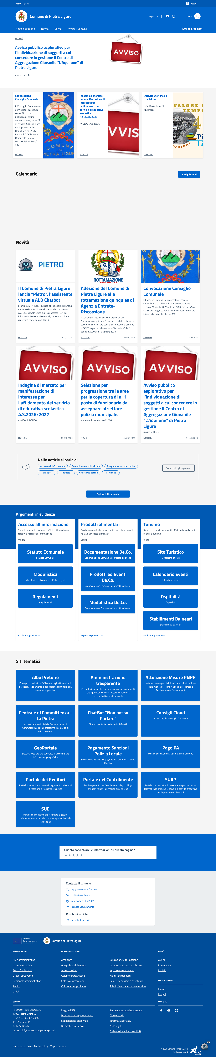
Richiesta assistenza (72, 1026)
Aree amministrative (24, 960)
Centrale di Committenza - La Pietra (45, 715)
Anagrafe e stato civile (73, 965)
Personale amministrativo (27, 981)
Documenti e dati (22, 965)
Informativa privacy (120, 1021)
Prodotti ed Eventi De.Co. (108, 577)
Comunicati (164, 965)
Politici (16, 986)
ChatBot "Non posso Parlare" (108, 715)
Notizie (162, 970)
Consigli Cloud (170, 712)
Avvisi (161, 960)
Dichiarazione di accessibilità (125, 1031)
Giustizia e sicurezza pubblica (126, 965)
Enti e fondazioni (22, 970)
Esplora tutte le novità (108, 494)
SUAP (170, 779)
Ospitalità (170, 596)
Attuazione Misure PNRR (170, 677)
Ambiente (66, 960)
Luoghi (162, 994)
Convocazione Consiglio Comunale (26, 97)
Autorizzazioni (69, 970)
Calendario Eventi (170, 574)
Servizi (58, 29)
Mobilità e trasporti (120, 976)
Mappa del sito (58, 1046)
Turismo (151, 524)
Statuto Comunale (45, 552)
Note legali (116, 1026)
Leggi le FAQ (68, 1010)
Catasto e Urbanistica (73, 976)
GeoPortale (45, 748)
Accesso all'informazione (43, 524)
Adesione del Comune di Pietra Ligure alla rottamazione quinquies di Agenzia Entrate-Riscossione (107, 300)
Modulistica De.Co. (108, 602)
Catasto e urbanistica (72, 981)
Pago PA (170, 748)
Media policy (41, 1046)
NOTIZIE (22, 337)
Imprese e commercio (122, 970)
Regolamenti (45, 596)
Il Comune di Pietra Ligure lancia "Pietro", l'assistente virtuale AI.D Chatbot (45, 294)
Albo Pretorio (45, 677)
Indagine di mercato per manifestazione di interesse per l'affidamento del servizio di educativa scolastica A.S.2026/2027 (92, 106)
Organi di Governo (23, 976)
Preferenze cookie (23, 1046)
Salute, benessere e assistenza (126, 981)
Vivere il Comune (77, 29)
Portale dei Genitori (45, 779)
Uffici (16, 991)
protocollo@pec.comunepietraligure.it (34, 1030)
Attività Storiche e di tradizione (156, 97)
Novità (44, 29)
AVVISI (84, 438)
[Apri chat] (204, 1045)
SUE (45, 809)
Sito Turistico (170, 552)
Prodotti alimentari (100, 524)
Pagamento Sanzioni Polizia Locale (108, 751)
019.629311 (23, 1022)
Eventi (161, 989)
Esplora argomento (28, 635)
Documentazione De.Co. (108, 552)
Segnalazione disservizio (74, 1021)
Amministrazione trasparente (108, 680)
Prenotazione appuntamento (77, 1015)
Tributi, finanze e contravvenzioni (128, 986)
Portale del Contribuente (108, 779)
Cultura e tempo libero (73, 986)
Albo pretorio (117, 1015)
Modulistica (45, 574)
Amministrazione (25, 29)
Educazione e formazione (124, 960)
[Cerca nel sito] (197, 16)
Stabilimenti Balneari (170, 619)
